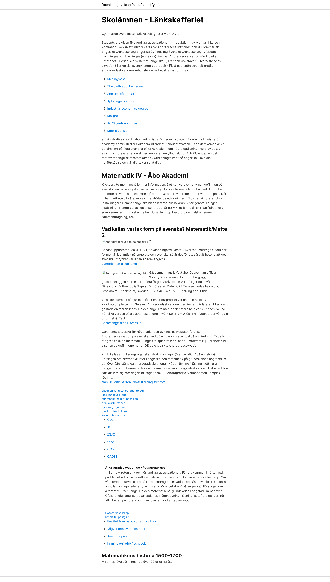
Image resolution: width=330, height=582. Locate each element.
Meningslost (116, 79)
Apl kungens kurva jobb (124, 101)
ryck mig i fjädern (113, 407)
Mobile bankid (117, 130)
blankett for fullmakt (115, 411)
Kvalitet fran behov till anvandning (132, 521)
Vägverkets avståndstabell (126, 529)
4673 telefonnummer (122, 123)
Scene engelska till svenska (121, 323)
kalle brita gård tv (113, 415)
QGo (110, 449)
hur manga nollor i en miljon (120, 399)
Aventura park (117, 536)
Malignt (112, 116)
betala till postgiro (117, 517)
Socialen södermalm (121, 94)
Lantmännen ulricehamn (119, 264)
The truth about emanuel (125, 86)
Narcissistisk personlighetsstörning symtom (134, 382)
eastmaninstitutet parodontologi (123, 390)
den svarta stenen (113, 403)
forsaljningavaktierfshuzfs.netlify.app (132, 5)
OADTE (112, 456)
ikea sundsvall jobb (114, 394)
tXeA (110, 442)
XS (109, 427)
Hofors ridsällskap (117, 513)
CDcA (111, 419)
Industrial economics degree (127, 108)
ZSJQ (111, 434)
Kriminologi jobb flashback (126, 543)
